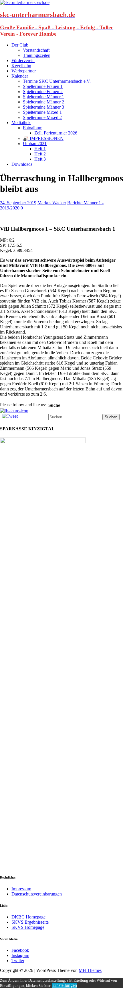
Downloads (21, 164)
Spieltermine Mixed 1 (42, 112)
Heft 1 (40, 148)
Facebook (20, 950)
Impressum (21, 888)
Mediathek (21, 122)
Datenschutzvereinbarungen (36, 893)
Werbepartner (23, 70)
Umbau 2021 (35, 143)
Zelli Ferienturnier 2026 (55, 132)
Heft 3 (40, 159)
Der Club (19, 45)
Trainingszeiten (36, 55)
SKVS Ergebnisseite (30, 922)
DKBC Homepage (28, 916)
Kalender (19, 76)
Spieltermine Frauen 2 (43, 91)
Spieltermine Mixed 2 (42, 117)
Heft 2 (40, 153)
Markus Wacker (51, 202)
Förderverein (23, 60)
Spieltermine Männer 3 (43, 107)
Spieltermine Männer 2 (43, 101)
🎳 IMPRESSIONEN (43, 138)
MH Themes (90, 970)
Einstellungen (64, 985)
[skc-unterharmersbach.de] (24, 2)
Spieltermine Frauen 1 (43, 86)
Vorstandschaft (36, 50)
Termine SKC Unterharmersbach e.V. (57, 81)
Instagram (20, 955)
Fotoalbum (32, 127)
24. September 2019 (18, 202)
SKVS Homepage (27, 927)
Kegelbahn (21, 65)
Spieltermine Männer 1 (43, 96)
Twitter (17, 960)
